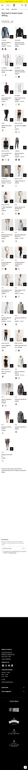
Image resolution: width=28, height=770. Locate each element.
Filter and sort (5, 21)
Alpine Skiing (14, 9)
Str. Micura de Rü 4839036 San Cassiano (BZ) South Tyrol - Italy (8, 654)
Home (2, 9)
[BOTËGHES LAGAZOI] (14, 5)
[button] (9, 5)
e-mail (3, 679)
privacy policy (13, 552)
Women (7, 9)
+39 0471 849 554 (6, 659)
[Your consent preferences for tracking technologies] (25, 767)
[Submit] (23, 548)
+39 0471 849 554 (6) (7, 682)
